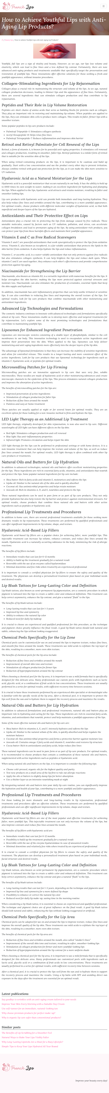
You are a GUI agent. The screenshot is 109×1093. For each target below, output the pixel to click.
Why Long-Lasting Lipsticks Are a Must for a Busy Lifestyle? (32, 1041)
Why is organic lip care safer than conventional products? (31, 1017)
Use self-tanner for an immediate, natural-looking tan (30, 1008)
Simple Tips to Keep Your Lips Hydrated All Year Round (30, 1046)
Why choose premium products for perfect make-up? (28, 1013)
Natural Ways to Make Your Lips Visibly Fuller (25, 1037)
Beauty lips (9, 40)
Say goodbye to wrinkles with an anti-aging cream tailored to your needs (39, 999)
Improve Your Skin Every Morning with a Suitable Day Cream (33, 1004)
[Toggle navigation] (103, 6)
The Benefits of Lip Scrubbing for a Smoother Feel (27, 1032)
